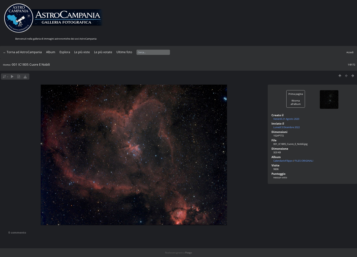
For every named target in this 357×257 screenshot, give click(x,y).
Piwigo (188, 252)
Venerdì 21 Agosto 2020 (286, 119)
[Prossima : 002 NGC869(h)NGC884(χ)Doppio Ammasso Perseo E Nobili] (353, 75)
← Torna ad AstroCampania (22, 52)
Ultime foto (124, 52)
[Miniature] (340, 75)
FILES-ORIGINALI (304, 160)
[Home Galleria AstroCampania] (56, 18)
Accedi (349, 52)
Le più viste (82, 52)
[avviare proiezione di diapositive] (12, 76)
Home (6, 64)
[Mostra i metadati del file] (18, 76)
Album (50, 52)
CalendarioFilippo (283, 160)
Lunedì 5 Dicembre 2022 (286, 127)
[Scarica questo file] (25, 76)
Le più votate (103, 52)
